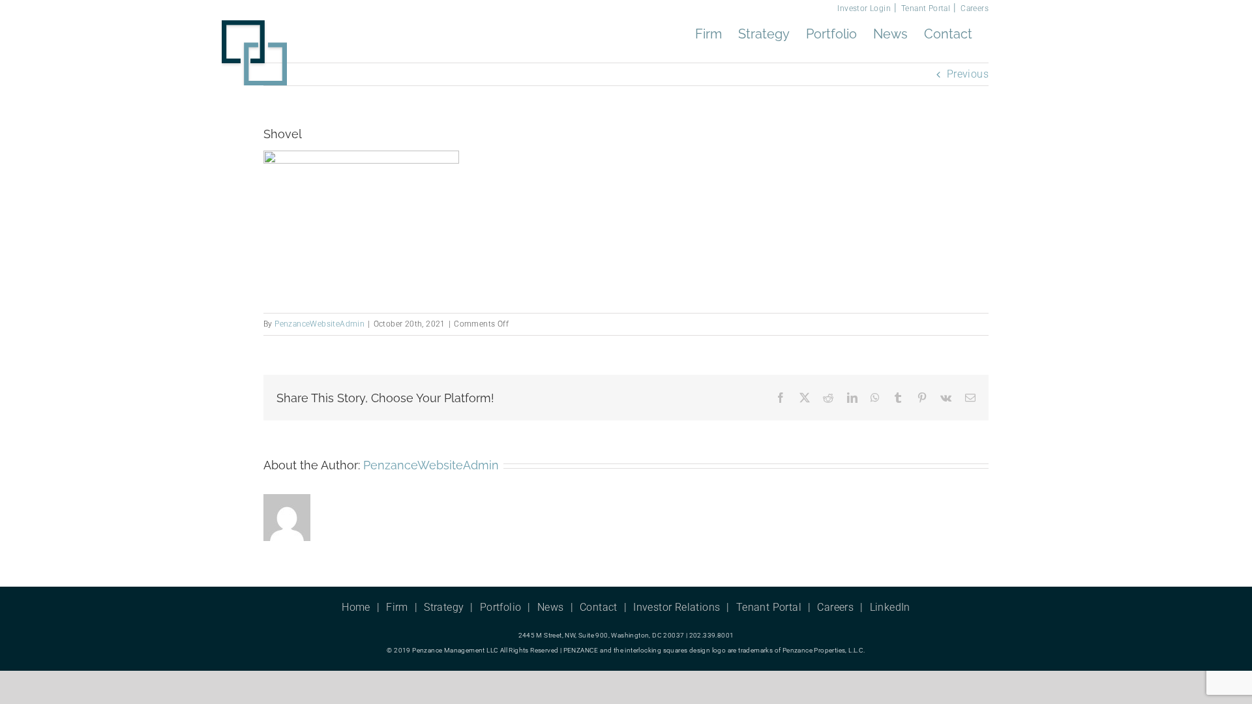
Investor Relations (676, 607)
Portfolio (501, 607)
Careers (975, 8)
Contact (599, 607)
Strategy (444, 607)
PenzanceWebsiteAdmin (320, 324)
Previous (968, 74)
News (550, 607)
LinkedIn (890, 607)
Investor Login (864, 8)
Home (356, 607)
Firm (397, 607)
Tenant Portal (925, 8)
